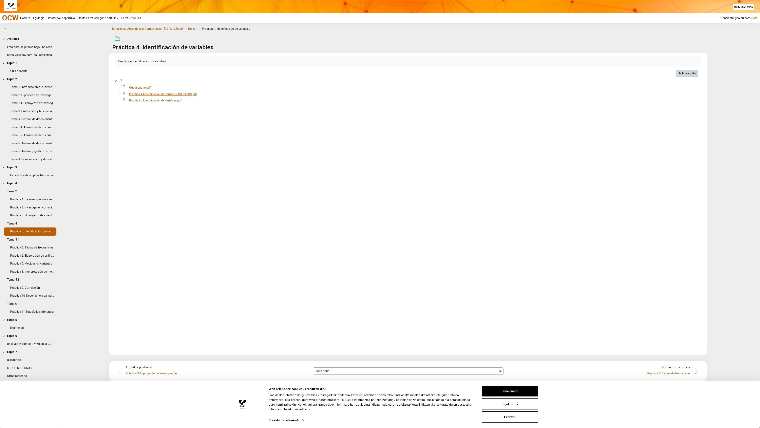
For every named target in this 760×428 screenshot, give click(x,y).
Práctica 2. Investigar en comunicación (32, 207)
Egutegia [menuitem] (38, 18)
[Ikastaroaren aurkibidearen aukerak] (51, 28)
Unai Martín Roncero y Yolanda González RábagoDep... (31, 344)
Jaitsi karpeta (687, 73)
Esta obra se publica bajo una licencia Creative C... (31, 47)
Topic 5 (12, 320)
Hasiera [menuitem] (25, 18)
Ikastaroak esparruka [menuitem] (61, 18)
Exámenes (17, 328)
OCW (10, 17)
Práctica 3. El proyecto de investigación (32, 215)
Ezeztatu (510, 417)
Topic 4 (12, 183)
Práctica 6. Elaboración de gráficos (32, 255)
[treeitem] (28, 47)
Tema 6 (12, 304)
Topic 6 (12, 336)
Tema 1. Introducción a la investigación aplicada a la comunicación (32, 87)
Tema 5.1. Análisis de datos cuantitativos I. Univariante (32, 127)
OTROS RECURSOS (19, 368)
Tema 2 (12, 191)
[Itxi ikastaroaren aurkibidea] (5, 29)
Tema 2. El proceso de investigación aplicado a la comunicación (32, 95)
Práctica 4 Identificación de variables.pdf (155, 100)
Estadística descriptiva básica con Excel (32, 175)
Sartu (754, 18)
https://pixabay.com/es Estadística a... (31, 55)
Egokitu (508, 404)
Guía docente (19, 71)
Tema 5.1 (13, 239)
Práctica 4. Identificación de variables (32, 231)
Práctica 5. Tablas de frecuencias (31, 247)
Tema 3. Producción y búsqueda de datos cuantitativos (32, 111)
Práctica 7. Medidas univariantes (31, 263)
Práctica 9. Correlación (25, 287)
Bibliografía (14, 360)
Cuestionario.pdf (140, 87)
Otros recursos (17, 376)
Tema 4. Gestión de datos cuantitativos (32, 119)
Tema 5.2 (13, 279)
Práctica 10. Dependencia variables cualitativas (32, 295)
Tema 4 (12, 223)
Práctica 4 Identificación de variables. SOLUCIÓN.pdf (163, 94)
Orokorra (13, 39)
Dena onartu (510, 391)
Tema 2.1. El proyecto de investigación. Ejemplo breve (32, 103)
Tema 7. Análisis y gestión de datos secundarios (32, 151)
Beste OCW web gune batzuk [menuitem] (97, 18)
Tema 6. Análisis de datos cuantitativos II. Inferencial (32, 143)
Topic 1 (12, 63)
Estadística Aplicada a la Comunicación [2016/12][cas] (147, 29)
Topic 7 (12, 352)
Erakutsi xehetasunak (284, 420)
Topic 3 (12, 167)
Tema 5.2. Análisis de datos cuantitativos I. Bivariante (32, 135)
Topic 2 (12, 79)
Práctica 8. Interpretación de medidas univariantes (32, 271)
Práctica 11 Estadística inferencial (32, 311)
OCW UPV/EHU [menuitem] (131, 18)
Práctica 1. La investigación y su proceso (32, 199)
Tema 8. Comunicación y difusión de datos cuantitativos (32, 159)
